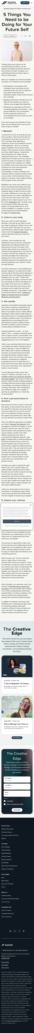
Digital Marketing (6, 853)
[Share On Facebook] (25, 36)
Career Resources (6, 916)
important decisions (21, 232)
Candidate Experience (7, 913)
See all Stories (17, 737)
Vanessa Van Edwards (18, 424)
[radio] (17, 801)
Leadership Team (6, 895)
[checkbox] (17, 802)
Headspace (13, 202)
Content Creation (6, 856)
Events (3, 887)
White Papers (5, 880)
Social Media (4, 862)
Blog (2, 877)
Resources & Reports (7, 883)
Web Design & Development (9, 866)
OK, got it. (17, 521)
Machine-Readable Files (14, 1021)
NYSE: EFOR (5, 958)
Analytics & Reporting (7, 869)
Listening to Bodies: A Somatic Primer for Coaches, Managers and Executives (15, 295)
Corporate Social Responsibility (10, 898)
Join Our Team (5, 902)
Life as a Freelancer (10, 36)
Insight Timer (15, 213)
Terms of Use (5, 967)
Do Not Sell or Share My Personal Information (17, 526)
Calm (6, 213)
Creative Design (5, 850)
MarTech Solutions (6, 859)
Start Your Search (6, 910)
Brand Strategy (5, 847)
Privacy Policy (5, 962)
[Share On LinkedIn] (29, 36)
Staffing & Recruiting (7, 829)
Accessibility (4, 965)
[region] (17, 516)
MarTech (3, 838)
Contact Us (25, 3)
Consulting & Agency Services (9, 835)
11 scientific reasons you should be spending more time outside (16, 377)
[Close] (31, 505)
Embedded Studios (6, 832)
